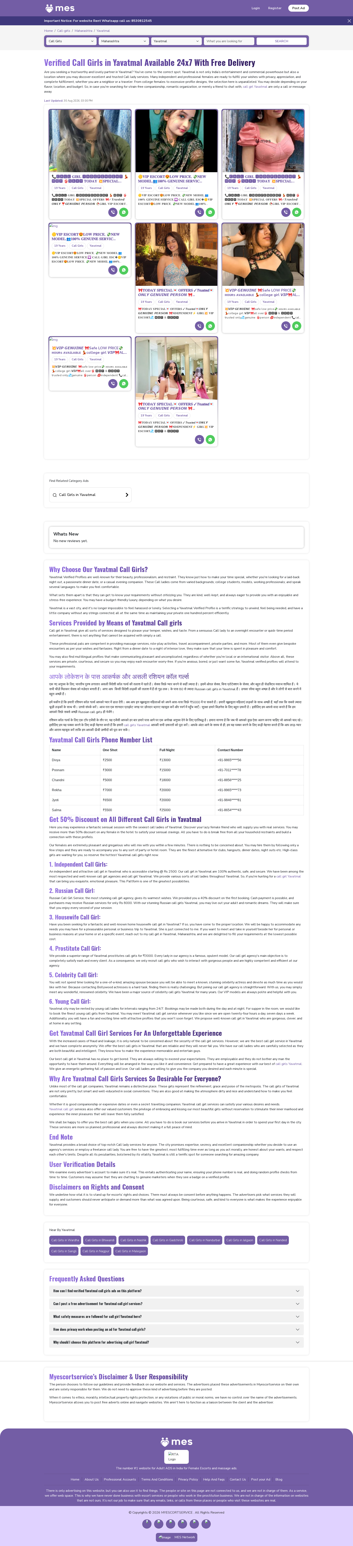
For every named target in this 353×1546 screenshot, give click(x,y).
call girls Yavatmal (137, 725)
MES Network (184, 1537)
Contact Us (238, 1479)
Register (275, 8)
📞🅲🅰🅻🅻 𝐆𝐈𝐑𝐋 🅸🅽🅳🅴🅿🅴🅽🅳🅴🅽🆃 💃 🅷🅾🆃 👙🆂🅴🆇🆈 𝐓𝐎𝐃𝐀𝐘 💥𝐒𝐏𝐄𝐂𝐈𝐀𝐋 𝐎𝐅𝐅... (90, 179)
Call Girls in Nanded (273, 1240)
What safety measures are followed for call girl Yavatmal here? (97, 1316)
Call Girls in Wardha (65, 1240)
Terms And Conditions (157, 1479)
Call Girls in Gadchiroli (168, 1240)
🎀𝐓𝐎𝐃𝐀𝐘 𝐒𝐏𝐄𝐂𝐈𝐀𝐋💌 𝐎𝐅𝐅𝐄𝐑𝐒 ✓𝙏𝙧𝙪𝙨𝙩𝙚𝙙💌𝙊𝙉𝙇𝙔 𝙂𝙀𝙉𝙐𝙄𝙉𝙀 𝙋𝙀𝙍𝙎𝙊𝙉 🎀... (175, 292)
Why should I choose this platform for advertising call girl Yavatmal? (101, 1342)
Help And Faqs (214, 1479)
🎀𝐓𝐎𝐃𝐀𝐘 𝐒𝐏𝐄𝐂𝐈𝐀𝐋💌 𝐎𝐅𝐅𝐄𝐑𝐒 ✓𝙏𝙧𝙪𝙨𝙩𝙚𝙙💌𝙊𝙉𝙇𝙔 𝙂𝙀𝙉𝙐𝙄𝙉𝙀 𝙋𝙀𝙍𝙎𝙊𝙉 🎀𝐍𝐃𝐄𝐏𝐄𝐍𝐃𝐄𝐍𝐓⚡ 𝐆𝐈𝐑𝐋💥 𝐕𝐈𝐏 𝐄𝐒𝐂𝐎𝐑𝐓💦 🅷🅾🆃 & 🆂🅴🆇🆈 (176, 313)
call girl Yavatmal (255, 86)
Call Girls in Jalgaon (239, 1240)
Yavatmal (95, 188)
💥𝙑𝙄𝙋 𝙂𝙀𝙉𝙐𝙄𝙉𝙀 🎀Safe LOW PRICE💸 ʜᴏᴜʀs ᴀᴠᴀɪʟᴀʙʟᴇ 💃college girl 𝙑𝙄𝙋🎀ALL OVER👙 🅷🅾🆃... (262, 292)
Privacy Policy (188, 1479)
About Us (92, 1479)
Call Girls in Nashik (133, 1240)
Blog (278, 1479)
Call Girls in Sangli (63, 1251)
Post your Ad (260, 1479)
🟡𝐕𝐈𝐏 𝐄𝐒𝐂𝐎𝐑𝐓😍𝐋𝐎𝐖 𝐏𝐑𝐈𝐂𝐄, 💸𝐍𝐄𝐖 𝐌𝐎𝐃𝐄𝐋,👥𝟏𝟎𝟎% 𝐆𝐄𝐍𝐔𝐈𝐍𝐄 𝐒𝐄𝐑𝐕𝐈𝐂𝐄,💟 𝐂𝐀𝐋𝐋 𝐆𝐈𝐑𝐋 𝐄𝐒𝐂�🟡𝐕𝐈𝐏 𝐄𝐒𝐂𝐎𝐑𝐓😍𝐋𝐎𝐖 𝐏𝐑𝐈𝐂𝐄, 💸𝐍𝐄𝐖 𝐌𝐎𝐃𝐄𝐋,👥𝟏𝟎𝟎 (175, 199)
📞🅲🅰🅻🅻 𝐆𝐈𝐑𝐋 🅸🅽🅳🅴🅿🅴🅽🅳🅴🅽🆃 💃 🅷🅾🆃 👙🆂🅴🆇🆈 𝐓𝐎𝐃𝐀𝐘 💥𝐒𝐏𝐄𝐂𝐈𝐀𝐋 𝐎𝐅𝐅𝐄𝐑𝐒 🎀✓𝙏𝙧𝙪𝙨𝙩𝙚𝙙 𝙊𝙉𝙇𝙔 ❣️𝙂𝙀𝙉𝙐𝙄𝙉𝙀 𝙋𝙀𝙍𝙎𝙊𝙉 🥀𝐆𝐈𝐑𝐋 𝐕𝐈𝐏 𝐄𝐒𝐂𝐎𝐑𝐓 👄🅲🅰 (89, 199)
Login (256, 8)
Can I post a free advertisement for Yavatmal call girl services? (97, 1303)
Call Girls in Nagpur (96, 1251)
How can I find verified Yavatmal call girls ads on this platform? (97, 1290)
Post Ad (298, 8)
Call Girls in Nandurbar (204, 1240)
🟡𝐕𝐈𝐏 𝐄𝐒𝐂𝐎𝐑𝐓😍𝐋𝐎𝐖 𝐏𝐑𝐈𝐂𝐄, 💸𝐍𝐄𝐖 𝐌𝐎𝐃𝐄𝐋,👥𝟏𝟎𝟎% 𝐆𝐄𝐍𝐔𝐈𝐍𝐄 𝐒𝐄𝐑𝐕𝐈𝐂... (172, 179)
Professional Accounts (120, 1479)
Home (75, 1479)
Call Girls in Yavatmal (77, 494)
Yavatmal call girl (61, 1109)
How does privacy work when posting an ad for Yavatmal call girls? (99, 1329)
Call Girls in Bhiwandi (99, 1240)
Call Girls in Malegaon (130, 1251)
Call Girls (77, 188)
